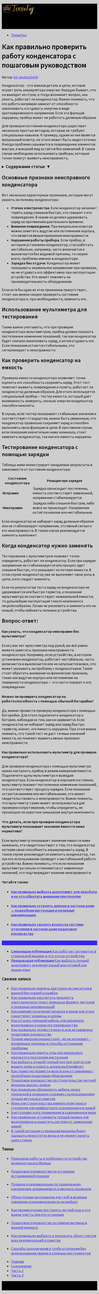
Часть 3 (17, 1275)
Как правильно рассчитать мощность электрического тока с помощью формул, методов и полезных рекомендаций (53, 1002)
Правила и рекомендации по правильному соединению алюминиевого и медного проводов (51, 1186)
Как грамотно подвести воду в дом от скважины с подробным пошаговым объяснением (52, 1073)
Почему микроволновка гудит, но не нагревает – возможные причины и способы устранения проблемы (51, 1043)
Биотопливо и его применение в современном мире (53, 1112)
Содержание (21, 1266)
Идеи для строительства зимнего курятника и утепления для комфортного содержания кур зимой (53, 1105)
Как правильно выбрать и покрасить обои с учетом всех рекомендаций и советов (53, 1237)
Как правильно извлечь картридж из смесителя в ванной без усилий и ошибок (51, 990)
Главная (17, 1261)
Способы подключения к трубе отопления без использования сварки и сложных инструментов (51, 1250)
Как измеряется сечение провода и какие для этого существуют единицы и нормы (52, 1013)
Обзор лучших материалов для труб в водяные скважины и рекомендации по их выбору (49, 1199)
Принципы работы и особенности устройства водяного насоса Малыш (49, 1160)
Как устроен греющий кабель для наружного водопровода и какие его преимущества (47, 1022)
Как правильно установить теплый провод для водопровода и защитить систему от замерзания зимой (51, 1121)
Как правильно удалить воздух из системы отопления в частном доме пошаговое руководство (47, 929)
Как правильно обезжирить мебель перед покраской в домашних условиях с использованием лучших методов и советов (53, 1094)
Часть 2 (17, 1270)
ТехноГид (18, 35)
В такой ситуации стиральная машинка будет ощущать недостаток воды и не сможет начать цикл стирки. (50, 1135)
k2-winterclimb (26, 77)
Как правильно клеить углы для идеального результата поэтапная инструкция (47, 1054)
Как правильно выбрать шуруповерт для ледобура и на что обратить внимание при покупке (54, 894)
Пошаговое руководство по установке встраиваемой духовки (43, 1173)
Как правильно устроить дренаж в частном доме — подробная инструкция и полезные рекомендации (52, 910)
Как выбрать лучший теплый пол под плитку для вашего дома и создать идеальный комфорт (50, 1064)
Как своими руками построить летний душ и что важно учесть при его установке (50, 1212)
